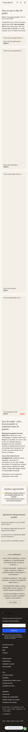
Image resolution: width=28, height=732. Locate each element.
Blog (3, 650)
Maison (4, 17)
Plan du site (5, 694)
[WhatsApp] (25, 728)
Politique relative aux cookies (11, 699)
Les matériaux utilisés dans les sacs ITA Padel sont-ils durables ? (13, 529)
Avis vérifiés (13, 602)
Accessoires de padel (13, 17)
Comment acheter (7, 675)
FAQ (3, 672)
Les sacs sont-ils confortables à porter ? (13, 541)
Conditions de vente (8, 686)
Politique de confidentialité (10, 638)
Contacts (5, 653)
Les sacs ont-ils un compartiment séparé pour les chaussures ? (13, 535)
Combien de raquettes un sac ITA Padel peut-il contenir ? (13, 523)
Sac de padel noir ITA (10, 412)
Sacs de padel (6, 666)
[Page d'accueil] (7, 2)
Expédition (5, 678)
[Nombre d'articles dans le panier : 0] (20, 2)
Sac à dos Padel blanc (10, 165)
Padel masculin (6, 658)
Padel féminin (6, 661)
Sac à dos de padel (9, 288)
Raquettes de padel (8, 664)
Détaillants (5, 691)
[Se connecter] (17, 2)
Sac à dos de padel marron (12, 41)
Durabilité (5, 647)
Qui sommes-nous (7, 644)
